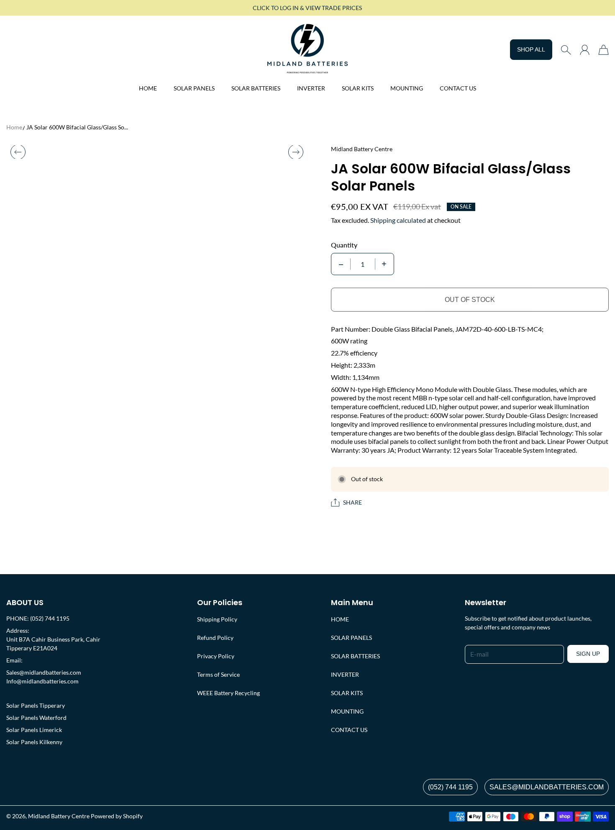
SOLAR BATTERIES (355, 656)
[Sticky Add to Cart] (578, 805)
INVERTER (345, 674)
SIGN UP (588, 653)
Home (14, 127)
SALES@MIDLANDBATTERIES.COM (546, 787)
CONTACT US (349, 729)
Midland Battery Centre (59, 816)
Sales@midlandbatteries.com (43, 672)
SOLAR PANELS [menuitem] (194, 88)
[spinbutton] (362, 264)
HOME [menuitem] (148, 88)
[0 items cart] (603, 50)
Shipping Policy (217, 619)
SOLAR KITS (347, 692)
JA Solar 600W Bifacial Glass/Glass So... (77, 127)
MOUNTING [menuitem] (406, 88)
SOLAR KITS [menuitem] (358, 88)
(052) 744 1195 (450, 787)
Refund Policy (215, 637)
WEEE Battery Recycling (228, 692)
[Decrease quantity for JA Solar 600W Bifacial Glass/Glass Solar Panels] (341, 264)
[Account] (584, 50)
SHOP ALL (531, 49)
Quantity (344, 245)
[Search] (566, 50)
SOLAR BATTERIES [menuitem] (255, 88)
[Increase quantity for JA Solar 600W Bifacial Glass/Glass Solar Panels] (384, 264)
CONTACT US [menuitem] (458, 88)
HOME (340, 619)
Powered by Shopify (117, 816)
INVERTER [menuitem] (311, 88)
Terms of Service (218, 674)
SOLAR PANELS (351, 637)
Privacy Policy (215, 656)
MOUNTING (347, 711)
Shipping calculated (398, 220)
